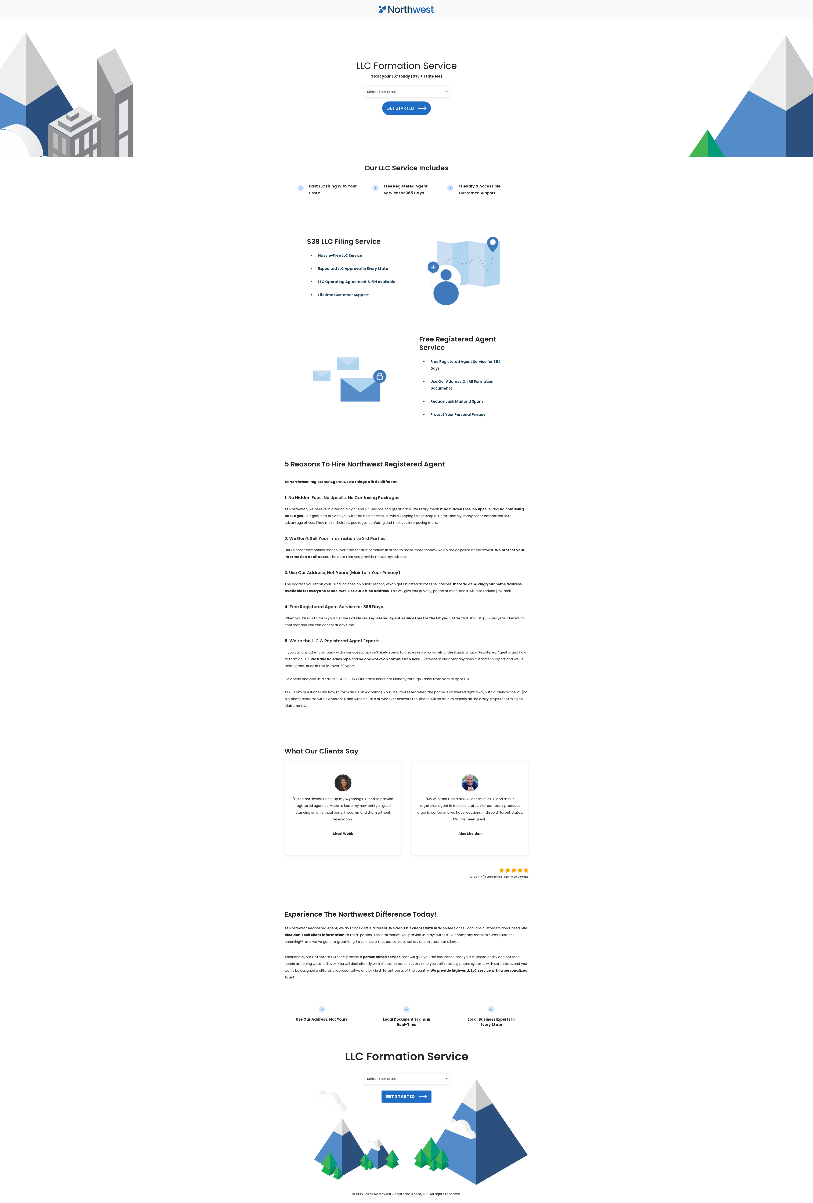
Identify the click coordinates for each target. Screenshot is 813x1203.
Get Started (400, 108)
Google (523, 877)
